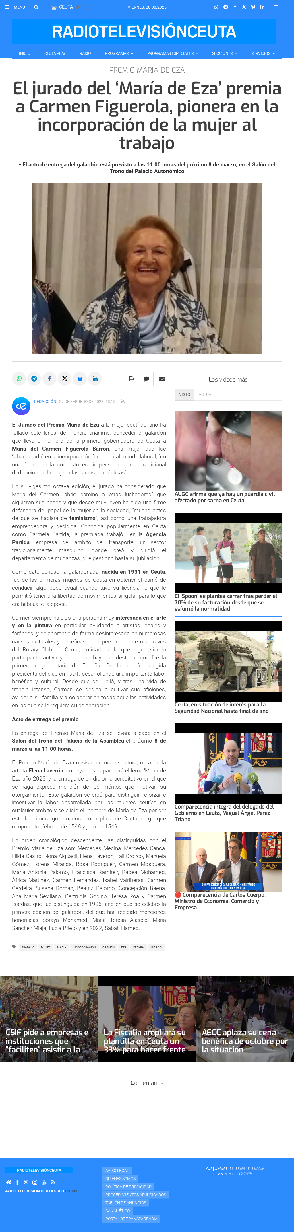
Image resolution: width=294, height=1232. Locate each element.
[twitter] (25, 1182)
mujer (46, 947)
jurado (156, 947)
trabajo (28, 947)
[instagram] (34, 1182)
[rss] (122, 401)
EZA (124, 947)
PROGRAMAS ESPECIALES (170, 53)
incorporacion (84, 947)
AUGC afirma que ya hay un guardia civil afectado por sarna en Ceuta (225, 497)
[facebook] (17, 1182)
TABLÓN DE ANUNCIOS (125, 1202)
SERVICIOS (261, 53)
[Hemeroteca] (276, 7)
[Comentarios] (146, 379)
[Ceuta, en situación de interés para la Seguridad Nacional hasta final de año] (228, 661)
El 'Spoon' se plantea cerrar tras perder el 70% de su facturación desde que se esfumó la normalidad (226, 602)
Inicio (24, 53)
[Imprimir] (131, 379)
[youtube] (44, 1182)
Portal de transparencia (131, 1219)
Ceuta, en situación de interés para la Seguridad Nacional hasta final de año (222, 708)
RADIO (85, 53)
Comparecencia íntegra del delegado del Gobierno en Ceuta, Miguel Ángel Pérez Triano (224, 813)
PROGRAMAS (117, 53)
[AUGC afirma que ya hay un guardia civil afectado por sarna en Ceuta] (228, 451)
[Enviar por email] (162, 379)
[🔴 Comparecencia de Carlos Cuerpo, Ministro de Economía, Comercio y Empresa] (228, 862)
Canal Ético (117, 1210)
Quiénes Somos (120, 1178)
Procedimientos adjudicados (135, 1194)
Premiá (138, 947)
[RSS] (53, 1182)
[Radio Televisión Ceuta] (144, 31)
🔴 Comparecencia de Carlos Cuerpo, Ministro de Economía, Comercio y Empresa (220, 901)
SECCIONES (222, 53)
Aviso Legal (117, 1170)
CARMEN (108, 947)
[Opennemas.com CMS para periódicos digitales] (235, 1171)
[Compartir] (216, 7)
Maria (61, 947)
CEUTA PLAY (55, 53)
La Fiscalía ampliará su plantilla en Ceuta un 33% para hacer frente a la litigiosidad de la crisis (145, 1049)
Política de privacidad (128, 1186)
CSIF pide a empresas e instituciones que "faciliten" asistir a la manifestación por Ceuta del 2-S (47, 1049)
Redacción (45, 401)
